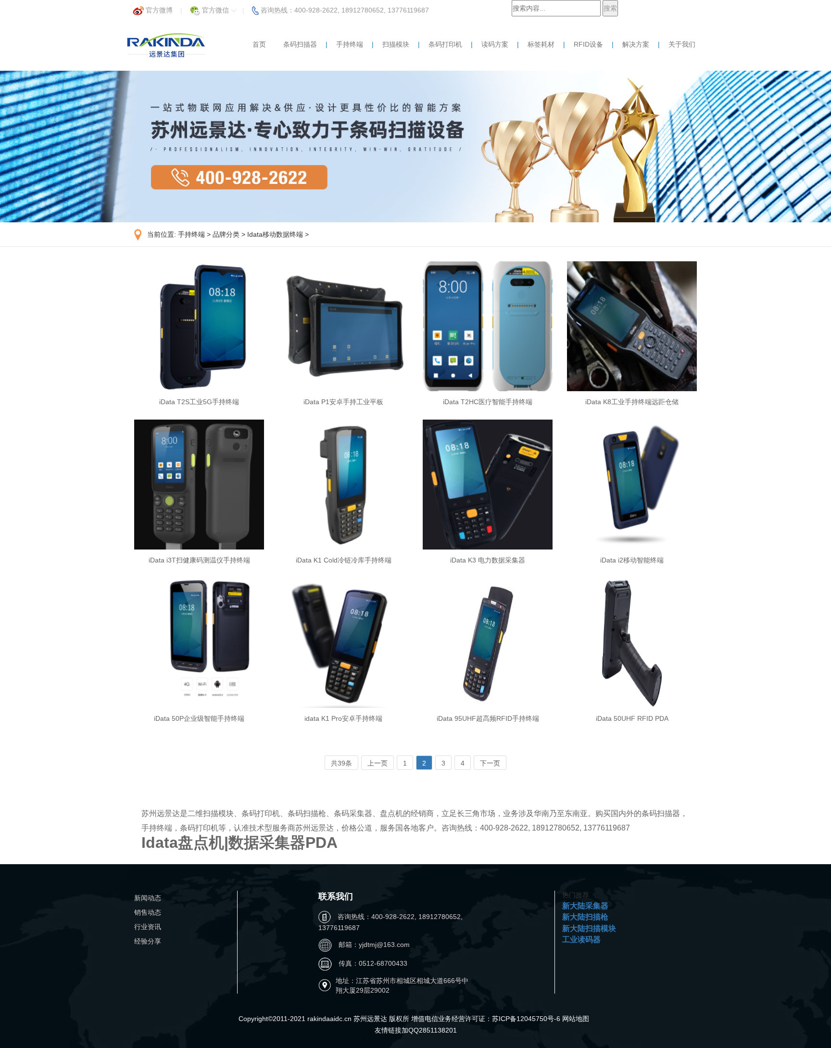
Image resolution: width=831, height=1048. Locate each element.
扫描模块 (395, 44)
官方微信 (215, 7)
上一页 (377, 763)
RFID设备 (588, 44)
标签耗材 (541, 44)
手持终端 (349, 44)
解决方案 (635, 44)
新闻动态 (147, 898)
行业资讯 (147, 927)
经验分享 (147, 941)
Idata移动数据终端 (275, 234)
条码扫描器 (300, 44)
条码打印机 (445, 44)
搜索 (610, 8)
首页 (259, 44)
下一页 (490, 763)
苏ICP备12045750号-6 (527, 1018)
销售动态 (147, 912)
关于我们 (681, 44)
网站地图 (575, 1018)
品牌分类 (226, 234)
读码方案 (494, 44)
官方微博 (158, 7)
